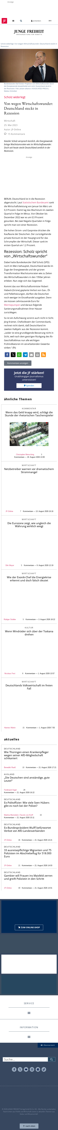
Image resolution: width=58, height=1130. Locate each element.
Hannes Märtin (10, 728)
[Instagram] (32, 1069)
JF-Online (9, 511)
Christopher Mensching (25, 454)
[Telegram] (38, 1069)
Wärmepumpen (12, 304)
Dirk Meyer (10, 565)
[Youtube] (26, 1069)
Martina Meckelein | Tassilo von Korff (18, 815)
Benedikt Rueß (10, 767)
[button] (13, 20)
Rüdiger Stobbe (10, 619)
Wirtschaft (9, 120)
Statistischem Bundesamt (36, 202)
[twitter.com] (20, 1069)
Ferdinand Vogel (10, 790)
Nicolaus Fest (9, 673)
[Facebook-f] (14, 1069)
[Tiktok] (44, 1069)
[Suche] (51, 1059)
